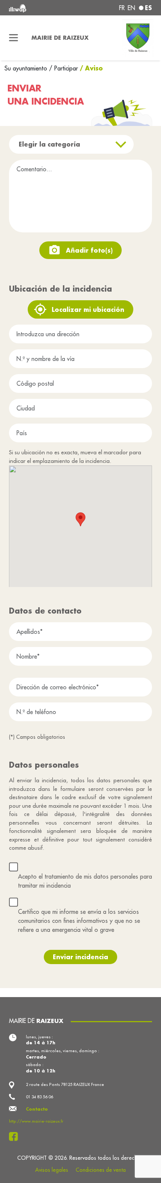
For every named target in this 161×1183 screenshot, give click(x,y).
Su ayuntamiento (26, 68)
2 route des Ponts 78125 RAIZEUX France (65, 1084)
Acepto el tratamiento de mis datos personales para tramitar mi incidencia (85, 881)
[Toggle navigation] (13, 38)
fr (122, 8)
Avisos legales (51, 1170)
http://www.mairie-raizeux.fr (36, 1121)
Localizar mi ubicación (88, 309)
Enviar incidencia (80, 957)
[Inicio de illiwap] (36, 7)
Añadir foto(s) (89, 250)
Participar (66, 68)
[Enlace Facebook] (15, 1136)
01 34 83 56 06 (39, 1096)
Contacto (37, 1109)
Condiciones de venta (101, 1170)
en (131, 8)
